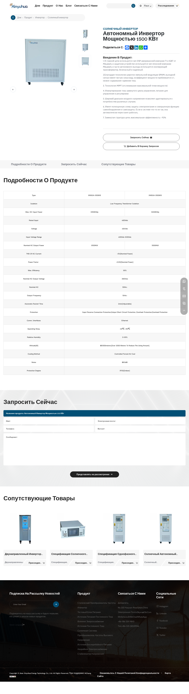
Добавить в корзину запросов (143, 146)
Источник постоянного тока (91, 626)
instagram (163, 606)
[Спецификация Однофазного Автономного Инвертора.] (71, 527)
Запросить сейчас (139, 137)
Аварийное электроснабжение (92, 649)
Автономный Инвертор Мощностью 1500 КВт (159, 554)
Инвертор (40, 17)
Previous (13, 89)
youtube (162, 627)
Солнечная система (87, 630)
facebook (163, 620)
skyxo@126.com (144, 612)
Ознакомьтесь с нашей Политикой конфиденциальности (129, 673)
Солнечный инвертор (58, 17)
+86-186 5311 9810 (126, 621)
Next (74, 89)
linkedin (163, 613)
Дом (37, 5)
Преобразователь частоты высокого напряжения (95, 637)
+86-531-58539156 (130, 626)
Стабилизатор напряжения (91, 653)
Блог (69, 5)
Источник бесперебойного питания (95, 644)
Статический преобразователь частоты (97, 602)
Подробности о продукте (28, 164)
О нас (59, 5)
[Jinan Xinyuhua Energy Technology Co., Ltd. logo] (19, 6)
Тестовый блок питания (89, 612)
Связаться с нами (85, 5)
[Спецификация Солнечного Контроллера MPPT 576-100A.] (24, 527)
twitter (162, 635)
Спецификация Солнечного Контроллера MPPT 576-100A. (22, 554)
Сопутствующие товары (118, 164)
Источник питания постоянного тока (95, 616)
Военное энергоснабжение (91, 621)
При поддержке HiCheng (80, 673)
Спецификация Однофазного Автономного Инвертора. (69, 554)
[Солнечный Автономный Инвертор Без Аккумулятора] (118, 527)
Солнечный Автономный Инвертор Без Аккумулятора (116, 554)
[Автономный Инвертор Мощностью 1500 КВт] (164, 527)
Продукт (48, 5)
